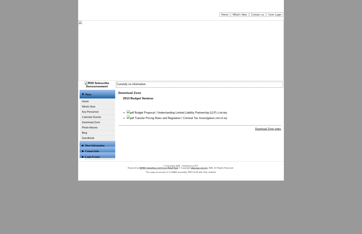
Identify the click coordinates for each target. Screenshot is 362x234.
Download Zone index (268, 129)
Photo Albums (90, 127)
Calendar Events (91, 117)
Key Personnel (90, 111)
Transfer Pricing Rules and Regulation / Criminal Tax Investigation (174, 118)
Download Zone (91, 122)
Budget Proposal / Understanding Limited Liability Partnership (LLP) (175, 112)
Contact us (257, 14)
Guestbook (88, 138)
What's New (240, 14)
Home (224, 14)
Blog (84, 132)
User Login (274, 14)
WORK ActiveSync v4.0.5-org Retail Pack (159, 168)
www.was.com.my (199, 168)
